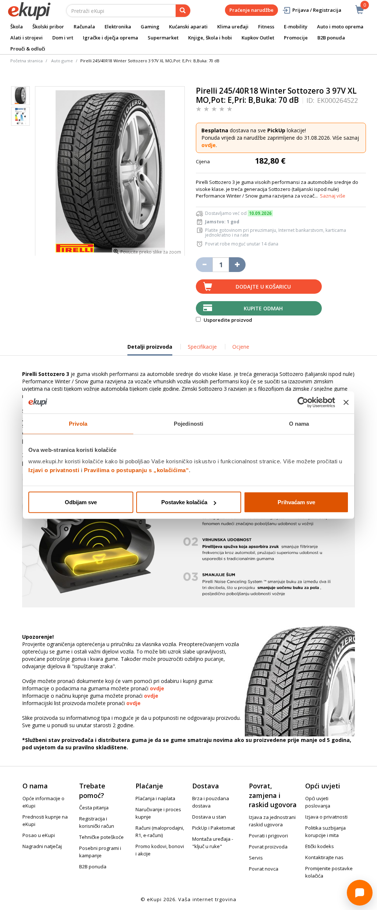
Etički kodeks (319, 846)
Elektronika (118, 26)
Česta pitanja (94, 807)
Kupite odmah (263, 308)
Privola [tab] (78, 423)
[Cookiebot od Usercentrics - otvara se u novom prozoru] (303, 402)
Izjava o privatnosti (326, 816)
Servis (256, 857)
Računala (84, 26)
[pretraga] (183, 10)
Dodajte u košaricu (263, 286)
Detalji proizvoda (149, 349)
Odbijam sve (81, 502)
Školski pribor (48, 26)
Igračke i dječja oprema (110, 37)
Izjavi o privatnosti (53, 470)
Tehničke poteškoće (101, 837)
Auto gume (62, 60)
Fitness (266, 26)
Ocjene (240, 346)
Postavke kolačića (184, 502)
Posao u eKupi (38, 835)
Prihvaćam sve (296, 502)
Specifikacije (202, 346)
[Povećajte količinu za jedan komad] (237, 264)
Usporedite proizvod (227, 320)
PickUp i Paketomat (213, 827)
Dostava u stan (209, 816)
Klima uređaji (233, 26)
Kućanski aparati (188, 26)
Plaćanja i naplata (155, 798)
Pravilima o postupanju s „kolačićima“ (136, 470)
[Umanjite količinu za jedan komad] (204, 264)
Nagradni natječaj (42, 846)
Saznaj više (332, 195)
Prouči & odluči (27, 48)
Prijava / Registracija (316, 10)
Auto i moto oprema (340, 26)
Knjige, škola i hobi (210, 37)
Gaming (150, 26)
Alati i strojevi (26, 37)
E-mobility (295, 26)
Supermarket (163, 37)
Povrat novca (263, 868)
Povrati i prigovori (268, 835)
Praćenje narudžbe (251, 10)
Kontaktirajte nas (324, 857)
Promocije (296, 37)
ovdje (208, 145)
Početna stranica (26, 60)
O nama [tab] (299, 423)
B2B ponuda (331, 37)
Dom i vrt (62, 37)
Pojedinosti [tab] (188, 423)
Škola (16, 26)
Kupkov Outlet (258, 37)
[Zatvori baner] (346, 402)
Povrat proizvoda (268, 846)
